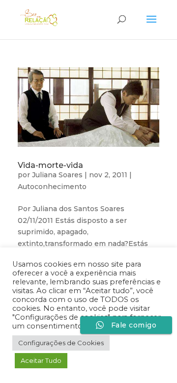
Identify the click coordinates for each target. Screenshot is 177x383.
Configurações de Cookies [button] (61, 343)
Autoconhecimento (52, 186)
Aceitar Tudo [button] (41, 360)
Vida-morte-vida (50, 165)
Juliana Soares (57, 174)
